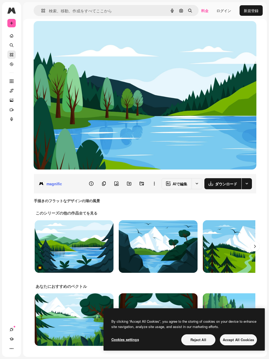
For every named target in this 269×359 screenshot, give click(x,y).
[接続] (11, 329)
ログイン (223, 10)
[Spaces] (11, 90)
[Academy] (11, 339)
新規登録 (251, 10)
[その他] (11, 348)
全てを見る (88, 213)
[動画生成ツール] (11, 109)
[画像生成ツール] (11, 100)
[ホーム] (11, 36)
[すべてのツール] (11, 81)
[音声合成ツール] (11, 119)
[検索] (11, 45)
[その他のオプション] (154, 183)
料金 (205, 10)
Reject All (198, 339)
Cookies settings (125, 339)
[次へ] (255, 246)
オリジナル (70, 31)
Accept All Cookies (238, 339)
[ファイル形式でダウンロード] (246, 183)
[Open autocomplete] (41, 11)
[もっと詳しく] (11, 64)
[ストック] (11, 54)
